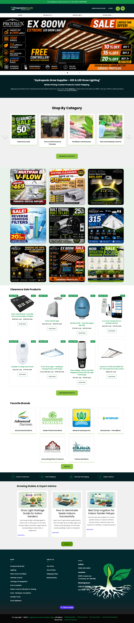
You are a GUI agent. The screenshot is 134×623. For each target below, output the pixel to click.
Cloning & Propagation (18, 581)
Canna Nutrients (81, 459)
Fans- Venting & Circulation (20, 593)
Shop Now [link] (67, 264)
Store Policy (51, 570)
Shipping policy (70, 617)
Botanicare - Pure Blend (111, 430)
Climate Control (16, 578)
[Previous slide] (55, 73)
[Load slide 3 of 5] (64, 72)
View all (67, 466)
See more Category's (67, 156)
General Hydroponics (81, 430)
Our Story (50, 566)
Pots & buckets (16, 585)
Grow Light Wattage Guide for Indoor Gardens (32, 513)
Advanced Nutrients (23, 430)
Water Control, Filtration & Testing (23, 589)
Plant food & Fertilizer (18, 574)
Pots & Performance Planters (23, 143)
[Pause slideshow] (79, 73)
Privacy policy (95, 617)
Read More (21, 535)
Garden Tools (15, 597)
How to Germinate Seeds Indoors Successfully (67, 513)
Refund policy (82, 617)
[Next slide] (75, 73)
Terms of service (70, 620)
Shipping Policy (52, 574)
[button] (118, 8)
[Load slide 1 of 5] (59, 72)
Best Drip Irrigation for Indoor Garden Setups (101, 512)
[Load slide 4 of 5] (67, 72)
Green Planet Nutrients (52, 430)
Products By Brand (17, 566)
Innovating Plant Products (52, 459)
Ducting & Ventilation (110, 142)
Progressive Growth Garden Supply (41, 617)
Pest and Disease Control (81, 142)
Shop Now (83, 2)
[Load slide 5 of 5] (70, 72)
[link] (67, 44)
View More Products (67, 393)
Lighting (13, 570)
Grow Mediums (16, 601)
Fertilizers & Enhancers (52, 142)
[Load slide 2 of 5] (62, 72)
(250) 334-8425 (84, 568)
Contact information (109, 617)
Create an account (99, 8)
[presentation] (5, 136)
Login (110, 8)
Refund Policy (52, 578)
